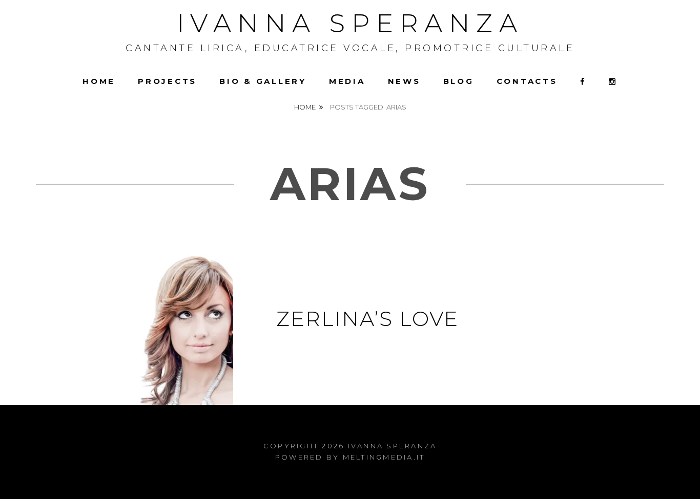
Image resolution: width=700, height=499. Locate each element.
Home (99, 81)
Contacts (527, 81)
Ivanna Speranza (350, 23)
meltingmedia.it (384, 457)
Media (347, 81)
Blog (458, 81)
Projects (167, 81)
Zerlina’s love (367, 318)
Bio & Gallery (262, 81)
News (404, 81)
